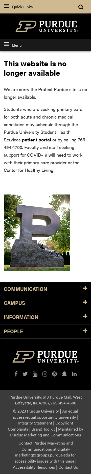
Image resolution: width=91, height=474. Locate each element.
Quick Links (22, 7)
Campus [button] (14, 303)
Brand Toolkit (43, 429)
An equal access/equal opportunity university (45, 414)
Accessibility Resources (34, 467)
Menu (16, 45)
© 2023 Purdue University (36, 411)
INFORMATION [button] (21, 317)
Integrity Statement (35, 423)
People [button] (13, 331)
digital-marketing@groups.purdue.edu (42, 452)
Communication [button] (25, 289)
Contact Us (68, 467)
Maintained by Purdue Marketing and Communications (46, 432)
